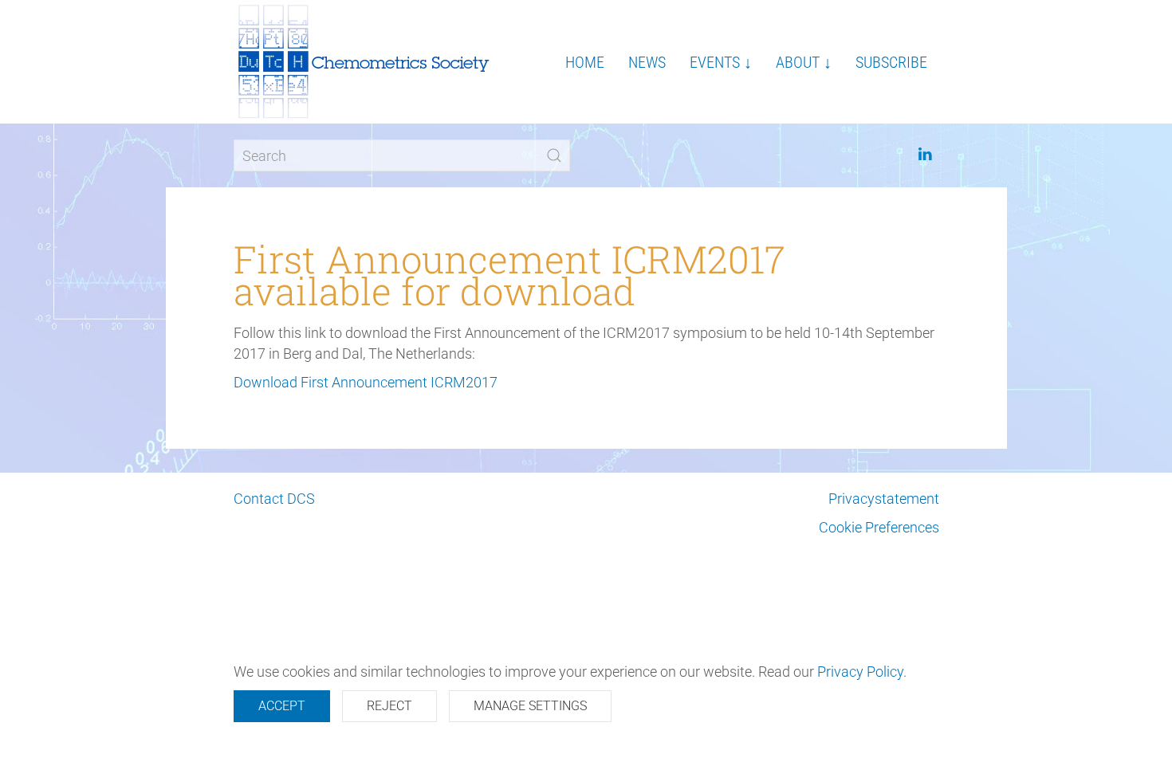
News (647, 62)
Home (584, 62)
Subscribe (891, 62)
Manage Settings (530, 705)
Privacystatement (883, 498)
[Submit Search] (554, 155)
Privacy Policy (860, 671)
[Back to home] (365, 62)
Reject (389, 705)
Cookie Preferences (879, 527)
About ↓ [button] (804, 62)
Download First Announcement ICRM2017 (366, 382)
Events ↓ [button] (721, 62)
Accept (281, 705)
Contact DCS (274, 498)
